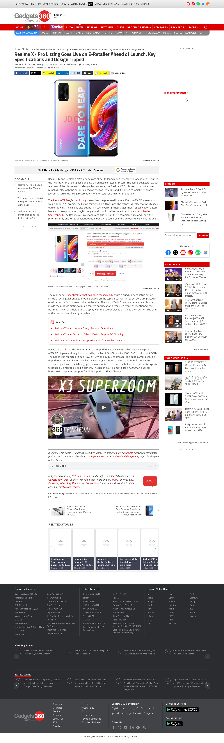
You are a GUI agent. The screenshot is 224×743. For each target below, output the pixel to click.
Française (148, 714)
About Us (57, 704)
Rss (144, 727)
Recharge (177, 27)
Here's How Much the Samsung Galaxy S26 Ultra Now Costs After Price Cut (141, 652)
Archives (57, 715)
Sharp (193, 601)
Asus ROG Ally (119, 620)
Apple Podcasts (99, 456)
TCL (191, 609)
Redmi (193, 594)
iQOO (150, 620)
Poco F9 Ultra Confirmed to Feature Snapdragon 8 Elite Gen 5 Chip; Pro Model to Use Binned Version (90, 683)
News (79, 27)
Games (98, 4)
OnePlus (173, 612)
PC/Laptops (137, 33)
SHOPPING (108, 4)
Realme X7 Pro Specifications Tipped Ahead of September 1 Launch (90, 340)
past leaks (65, 349)
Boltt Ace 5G (88, 601)
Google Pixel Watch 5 (122, 605)
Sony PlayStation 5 (55, 594)
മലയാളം (126, 714)
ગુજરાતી (115, 714)
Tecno (193, 612)
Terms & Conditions (91, 719)
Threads (76, 483)
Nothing (172, 605)
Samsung (194, 598)
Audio (119, 33)
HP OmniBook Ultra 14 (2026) (59, 616)
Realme (55, 497)
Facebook (53, 483)
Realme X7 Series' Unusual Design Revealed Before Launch (85, 328)
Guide (120, 27)
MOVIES (46, 4)
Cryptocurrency (53, 612)
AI (45, 27)
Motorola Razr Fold (23, 598)
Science (178, 33)
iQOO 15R (19, 631)
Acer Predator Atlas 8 (122, 616)
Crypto (108, 33)
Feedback (57, 712)
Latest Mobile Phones (56, 630)
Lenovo (172, 598)
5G (201, 33)
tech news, (78, 476)
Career (85, 704)
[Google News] (205, 252)
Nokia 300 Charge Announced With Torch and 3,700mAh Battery (39, 652)
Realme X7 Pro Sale (140, 493)
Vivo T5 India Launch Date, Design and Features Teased (92, 652)
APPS (116, 4)
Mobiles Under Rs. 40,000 (26, 609)
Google (151, 601)
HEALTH (82, 4)
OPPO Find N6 (20, 605)
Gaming (79, 33)
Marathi (145, 4)
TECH (90, 4)
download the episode (126, 456)
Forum (113, 479)
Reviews (92, 27)
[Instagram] (190, 252)
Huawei (151, 612)
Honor (150, 609)
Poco (171, 620)
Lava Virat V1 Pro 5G (92, 612)
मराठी (151, 708)
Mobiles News (38, 49)
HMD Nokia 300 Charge (93, 605)
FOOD (63, 4)
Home (19, 27)
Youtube (126, 727)
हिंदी (39, 4)
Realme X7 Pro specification (93, 493)
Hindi (123, 708)
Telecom (56, 33)
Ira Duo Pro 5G (119, 594)
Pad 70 (116, 598)
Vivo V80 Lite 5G (90, 609)
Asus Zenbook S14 (23, 616)
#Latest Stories (22, 675)
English (115, 708)
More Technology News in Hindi (191, 442)
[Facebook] (168, 252)
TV (126, 33)
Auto (69, 27)
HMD (150, 605)
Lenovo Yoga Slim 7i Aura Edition (29, 627)
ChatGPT (18, 601)
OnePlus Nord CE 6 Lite (56, 601)
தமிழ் (136, 708)
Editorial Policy (88, 715)
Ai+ (149, 594)
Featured (170, 183)
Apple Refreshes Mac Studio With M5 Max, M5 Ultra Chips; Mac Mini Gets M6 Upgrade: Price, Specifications (190, 683)
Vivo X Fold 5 (20, 634)
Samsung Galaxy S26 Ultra (26, 594)
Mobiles (45, 33)
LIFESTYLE (73, 4)
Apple (150, 598)
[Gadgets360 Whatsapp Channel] (198, 252)
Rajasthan (126, 4)
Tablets (167, 33)
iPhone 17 (51, 620)
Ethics (85, 712)
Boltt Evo (87, 598)
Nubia (171, 609)
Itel (149, 623)
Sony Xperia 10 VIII (91, 594)
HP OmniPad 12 (53, 598)
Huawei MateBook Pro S (94, 623)
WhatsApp (65, 483)
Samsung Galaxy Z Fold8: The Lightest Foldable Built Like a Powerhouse (194, 192)
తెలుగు (144, 708)
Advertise (57, 726)
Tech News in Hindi (175, 357)
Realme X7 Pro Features (118, 493)
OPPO (171, 616)
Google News (92, 483)
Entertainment (93, 33)
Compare (160, 27)
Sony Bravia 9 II (120, 612)
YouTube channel (72, 487)
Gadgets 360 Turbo (58, 479)
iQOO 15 (18, 620)
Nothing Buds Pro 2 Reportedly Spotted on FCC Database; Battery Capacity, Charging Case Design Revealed (42, 683)
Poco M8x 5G (88, 616)
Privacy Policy (88, 708)
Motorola (173, 601)
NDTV (17, 4)
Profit (33, 4)
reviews (87, 476)
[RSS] (208, 3)
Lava (171, 594)
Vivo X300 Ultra (21, 612)
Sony (192, 605)
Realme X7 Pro (61, 200)
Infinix (150, 616)
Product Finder (138, 27)
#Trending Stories (23, 645)
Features (107, 27)
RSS (112, 456)
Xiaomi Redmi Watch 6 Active (126, 601)
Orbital (129, 452)
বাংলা (129, 708)
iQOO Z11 (87, 620)
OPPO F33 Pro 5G (54, 609)
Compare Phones (54, 634)
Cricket (55, 4)
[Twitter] (175, 252)
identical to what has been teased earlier (91, 295)
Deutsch (137, 714)
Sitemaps (57, 708)
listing (82, 200)
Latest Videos (172, 264)
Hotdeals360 (153, 33)
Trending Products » (176, 93)
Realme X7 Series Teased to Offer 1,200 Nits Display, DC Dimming (89, 334)
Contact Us (58, 719)
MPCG (136, 4)
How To (68, 33)
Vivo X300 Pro (20, 623)
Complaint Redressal (92, 723)
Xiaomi (193, 616)
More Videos (200, 349)
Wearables (190, 33)
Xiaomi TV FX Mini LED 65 (124, 609)
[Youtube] (183, 252)
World (24, 4)
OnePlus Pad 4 (53, 605)
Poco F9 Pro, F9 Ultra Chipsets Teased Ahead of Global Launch (190, 652)
